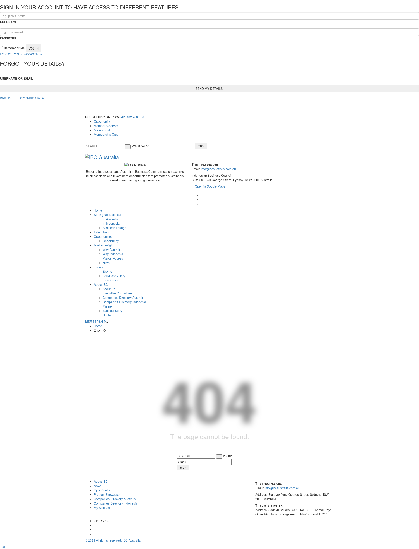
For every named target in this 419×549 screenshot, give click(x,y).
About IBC (101, 481)
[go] (128, 146)
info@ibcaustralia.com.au (218, 169)
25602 (227, 456)
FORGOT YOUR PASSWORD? (21, 54)
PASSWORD (8, 38)
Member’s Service (106, 125)
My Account (102, 130)
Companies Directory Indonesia (115, 503)
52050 (135, 146)
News (97, 486)
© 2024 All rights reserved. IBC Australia (113, 540)
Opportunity (102, 121)
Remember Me (14, 48)
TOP (3, 547)
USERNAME (8, 22)
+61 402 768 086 (132, 117)
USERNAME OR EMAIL (16, 78)
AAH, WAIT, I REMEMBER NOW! (22, 98)
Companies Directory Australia (115, 499)
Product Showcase (107, 494)
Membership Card (106, 134)
